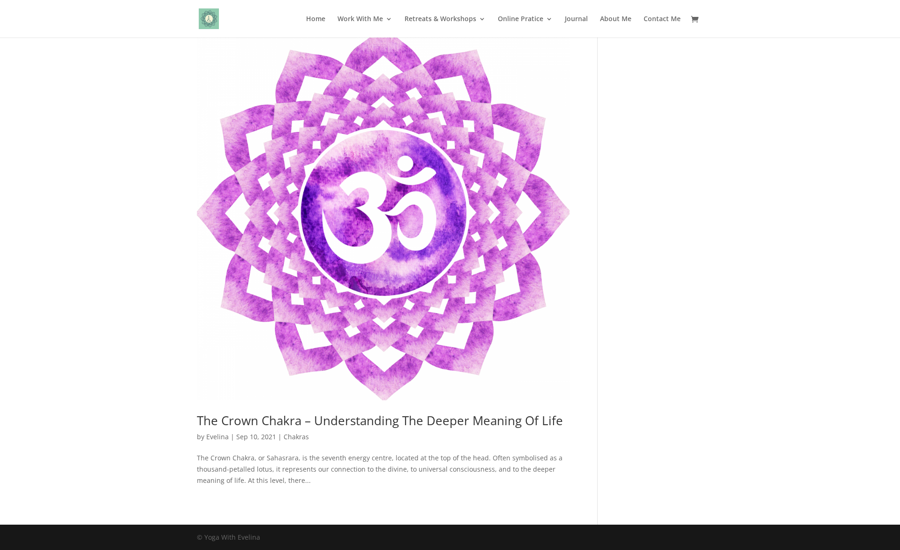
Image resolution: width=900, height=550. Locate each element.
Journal (576, 19)
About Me (615, 19)
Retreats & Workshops (440, 19)
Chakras (296, 436)
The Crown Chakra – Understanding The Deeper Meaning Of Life (380, 420)
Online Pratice (520, 19)
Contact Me (662, 19)
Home (315, 19)
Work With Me (360, 19)
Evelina (217, 436)
